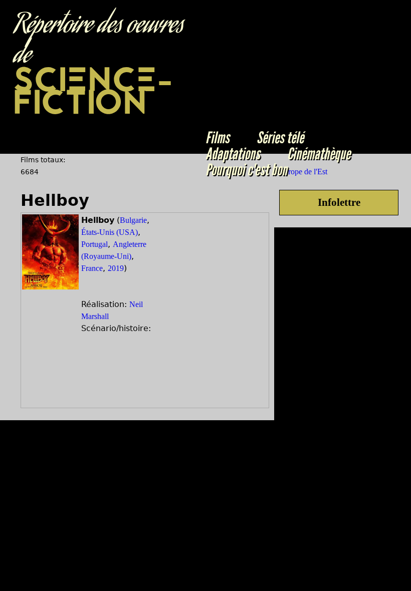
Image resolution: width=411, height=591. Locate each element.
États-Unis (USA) (109, 232)
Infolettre (339, 202)
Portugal (94, 244)
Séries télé (280, 138)
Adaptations (233, 154)
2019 (116, 268)
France (92, 268)
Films (218, 138)
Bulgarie (133, 220)
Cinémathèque (318, 154)
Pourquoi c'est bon (246, 170)
